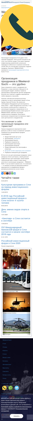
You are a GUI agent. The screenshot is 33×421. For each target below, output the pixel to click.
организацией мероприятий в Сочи (18, 70)
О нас (4, 343)
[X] (7, 173)
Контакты (5, 361)
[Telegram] (15, 173)
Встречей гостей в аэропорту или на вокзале (18, 150)
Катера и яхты (7, 375)
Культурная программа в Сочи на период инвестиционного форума (16, 187)
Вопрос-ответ (6, 357)
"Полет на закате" (16, 308)
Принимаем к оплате (6, 393)
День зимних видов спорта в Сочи (15, 210)
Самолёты (6, 371)
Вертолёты (6, 368)
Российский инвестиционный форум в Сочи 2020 (15, 241)
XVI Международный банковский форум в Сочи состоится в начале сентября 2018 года (15, 231)
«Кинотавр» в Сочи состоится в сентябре (15, 219)
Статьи (5, 354)
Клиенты (5, 350)
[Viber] (10, 173)
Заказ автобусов (16, 286)
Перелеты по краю (16, 329)
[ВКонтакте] (2, 173)
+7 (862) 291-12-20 (6, 383)
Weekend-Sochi (7, 340)
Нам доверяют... (7, 270)
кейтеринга (17, 138)
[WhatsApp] (12, 173)
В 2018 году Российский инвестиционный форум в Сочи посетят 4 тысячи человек (13, 199)
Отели (4, 378)
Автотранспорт (7, 364)
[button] (5, 260)
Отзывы (5, 347)
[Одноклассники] (5, 173)
